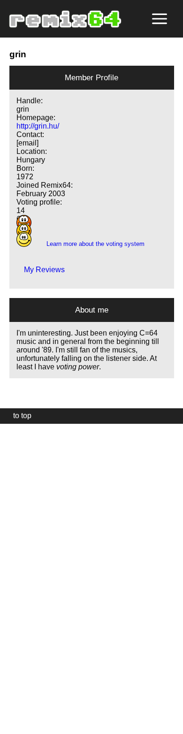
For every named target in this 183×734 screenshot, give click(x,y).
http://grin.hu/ (37, 126)
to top (17, 416)
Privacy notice (12, 725)
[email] (27, 143)
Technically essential (19, 578)
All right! (10, 698)
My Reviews (40, 270)
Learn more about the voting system (92, 243)
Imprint (11, 713)
